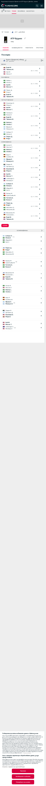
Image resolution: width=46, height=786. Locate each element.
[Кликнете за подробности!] (22, 71)
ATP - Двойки (20, 32)
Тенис (6, 32)
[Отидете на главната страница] (11, 5)
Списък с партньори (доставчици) (13, 767)
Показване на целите (23, 782)
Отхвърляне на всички (23, 776)
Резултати (29, 48)
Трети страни (27, 753)
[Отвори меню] (41, 6)
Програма (40, 48)
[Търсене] (37, 6)
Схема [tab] (5, 225)
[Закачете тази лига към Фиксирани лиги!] (25, 38)
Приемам (23, 771)
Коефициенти (17, 48)
